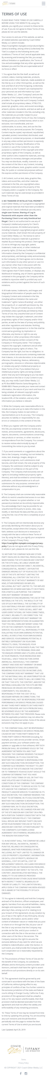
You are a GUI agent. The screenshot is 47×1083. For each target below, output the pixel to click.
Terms (23, 1059)
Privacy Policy (23, 1063)
